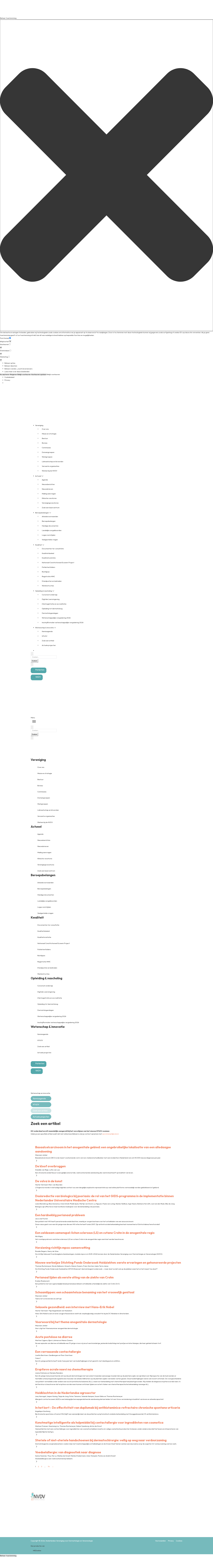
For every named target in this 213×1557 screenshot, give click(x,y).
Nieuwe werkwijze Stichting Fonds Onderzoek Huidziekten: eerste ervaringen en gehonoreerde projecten (108, 1262)
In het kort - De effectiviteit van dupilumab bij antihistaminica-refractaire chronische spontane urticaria (107, 1407)
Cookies (179, 1541)
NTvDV (44, 636)
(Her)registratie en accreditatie (54, 604)
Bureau (44, 443)
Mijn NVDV (97, 395)
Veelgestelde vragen (50, 540)
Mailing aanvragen (49, 494)
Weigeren (13, 374)
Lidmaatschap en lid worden (52, 461)
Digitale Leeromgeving (50, 599)
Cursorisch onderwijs (49, 595)
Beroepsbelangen (48, 521)
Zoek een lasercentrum (50, 508)
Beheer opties (9, 363)
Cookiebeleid (9, 377)
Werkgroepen (47, 457)
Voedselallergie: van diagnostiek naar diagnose (68, 1452)
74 (49, 1466)
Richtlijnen (46, 572)
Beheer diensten (10, 366)
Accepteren (4, 374)
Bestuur (45, 438)
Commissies (46, 448)
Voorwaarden (160, 1541)
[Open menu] (34, 721)
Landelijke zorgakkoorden (51, 530)
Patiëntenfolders (48, 567)
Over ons (45, 429)
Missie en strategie (49, 434)
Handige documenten (50, 526)
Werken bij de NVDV (49, 471)
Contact (106, 395)
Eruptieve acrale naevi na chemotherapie (64, 1369)
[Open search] (32, 653)
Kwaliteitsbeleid (48, 553)
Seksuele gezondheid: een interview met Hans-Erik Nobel (74, 1307)
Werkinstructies (48, 586)
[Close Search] (32, 664)
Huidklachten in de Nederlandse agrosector (65, 1393)
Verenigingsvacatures (50, 503)
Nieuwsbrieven (47, 489)
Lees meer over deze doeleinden (17, 371)
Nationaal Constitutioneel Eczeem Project (58, 562)
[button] (106, 175)
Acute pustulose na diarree (53, 1337)
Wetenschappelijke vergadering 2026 (56, 618)
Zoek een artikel (48, 641)
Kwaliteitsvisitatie (49, 558)
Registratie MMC (48, 576)
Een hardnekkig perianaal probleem (60, 1215)
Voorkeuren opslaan (38, 374)
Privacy (7, 380)
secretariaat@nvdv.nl (44, 1527)
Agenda (45, 480)
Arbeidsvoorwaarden (50, 516)
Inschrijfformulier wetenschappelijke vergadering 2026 (62, 622)
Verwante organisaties (50, 466)
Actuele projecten (49, 645)
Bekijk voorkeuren (24, 374)
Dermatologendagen (50, 613)
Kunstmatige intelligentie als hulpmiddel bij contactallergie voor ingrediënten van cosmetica (99, 1422)
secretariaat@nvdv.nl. (110, 1134)
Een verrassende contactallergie (58, 1352)
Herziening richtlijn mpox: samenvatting (62, 1248)
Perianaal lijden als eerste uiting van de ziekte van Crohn (74, 1277)
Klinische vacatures (49, 498)
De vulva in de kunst (48, 1181)
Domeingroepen (48, 452)
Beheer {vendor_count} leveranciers (18, 369)
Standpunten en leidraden (52, 581)
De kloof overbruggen (50, 1166)
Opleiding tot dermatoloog (52, 609)
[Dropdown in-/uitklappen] (44, 425)
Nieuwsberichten (48, 484)
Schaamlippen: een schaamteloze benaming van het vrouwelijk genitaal (84, 1292)
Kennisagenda (47, 631)
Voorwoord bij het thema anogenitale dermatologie (71, 1322)
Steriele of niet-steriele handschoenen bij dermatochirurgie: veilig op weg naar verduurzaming (101, 1440)
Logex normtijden (48, 535)
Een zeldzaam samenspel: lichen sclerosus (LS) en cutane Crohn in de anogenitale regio (95, 1233)
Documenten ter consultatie (53, 549)
